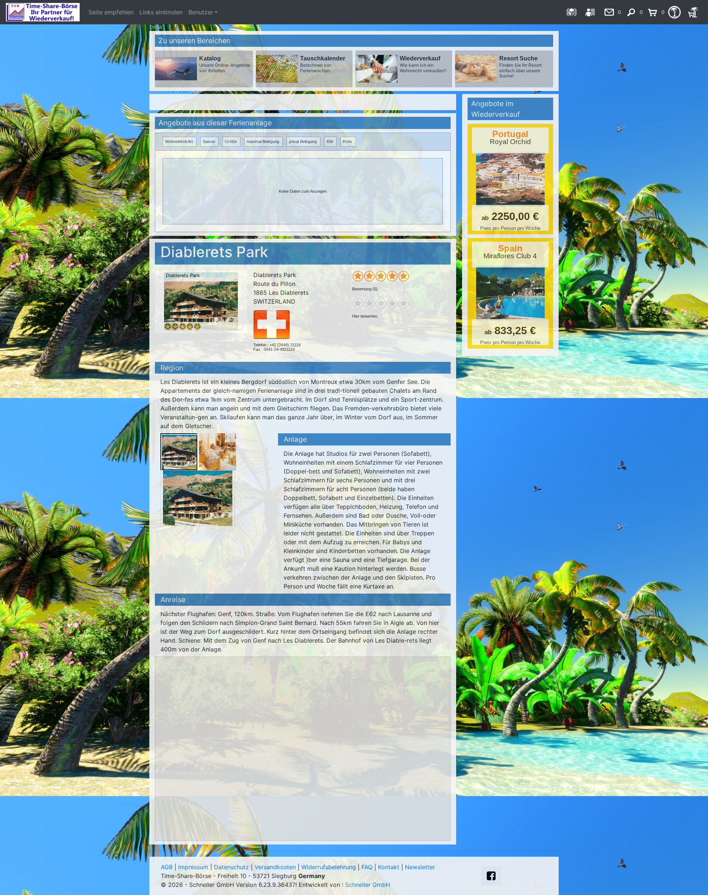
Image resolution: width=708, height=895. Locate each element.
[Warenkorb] (693, 12)
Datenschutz (231, 867)
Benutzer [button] (200, 12)
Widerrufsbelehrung (328, 867)
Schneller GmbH (367, 884)
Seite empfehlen (110, 12)
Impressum (193, 867)
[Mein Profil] (590, 12)
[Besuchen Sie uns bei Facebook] (491, 876)
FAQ (366, 867)
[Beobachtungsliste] (674, 12)
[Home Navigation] (571, 12)
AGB (167, 867)
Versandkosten (275, 867)
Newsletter (420, 867)
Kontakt (388, 867)
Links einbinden (161, 12)
